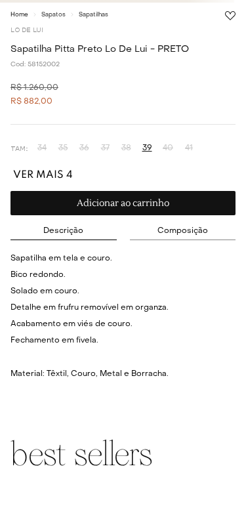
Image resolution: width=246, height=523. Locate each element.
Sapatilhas (93, 15)
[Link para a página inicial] (19, 14)
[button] (42, 148)
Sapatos (53, 15)
